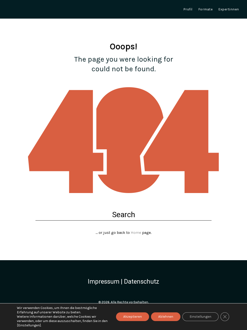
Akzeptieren (132, 317)
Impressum (103, 281)
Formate (205, 9)
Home (136, 232)
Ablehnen (165, 317)
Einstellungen (200, 317)
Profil (187, 9)
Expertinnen (228, 9)
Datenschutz (141, 281)
